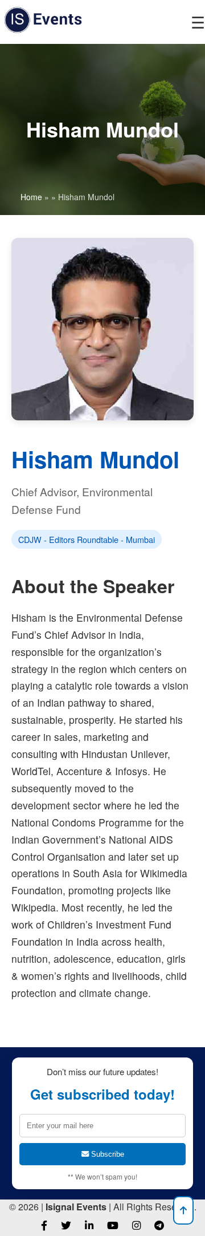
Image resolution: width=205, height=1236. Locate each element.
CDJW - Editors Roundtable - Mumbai (86, 539)
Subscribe (106, 1154)
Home (31, 196)
